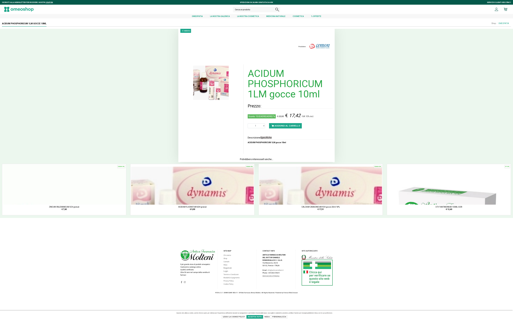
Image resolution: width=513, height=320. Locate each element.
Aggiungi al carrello (287, 126)
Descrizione (254, 137)
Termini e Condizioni (231, 274)
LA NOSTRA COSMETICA (248, 16)
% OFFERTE (316, 16)
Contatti (226, 262)
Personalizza (279, 317)
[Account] (496, 9)
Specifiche (266, 137)
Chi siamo (227, 255)
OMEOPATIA (197, 16)
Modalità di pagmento (232, 278)
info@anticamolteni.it (275, 270)
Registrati (228, 268)
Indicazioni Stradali (271, 276)
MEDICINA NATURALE (275, 16)
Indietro (186, 31)
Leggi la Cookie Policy (234, 317)
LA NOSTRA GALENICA (220, 16)
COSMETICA (298, 16)
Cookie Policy (228, 284)
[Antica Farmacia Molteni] (18, 9)
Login (226, 271)
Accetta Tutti (255, 317)
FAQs (225, 265)
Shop (493, 23)
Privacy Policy (229, 281)
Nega (267, 317)
